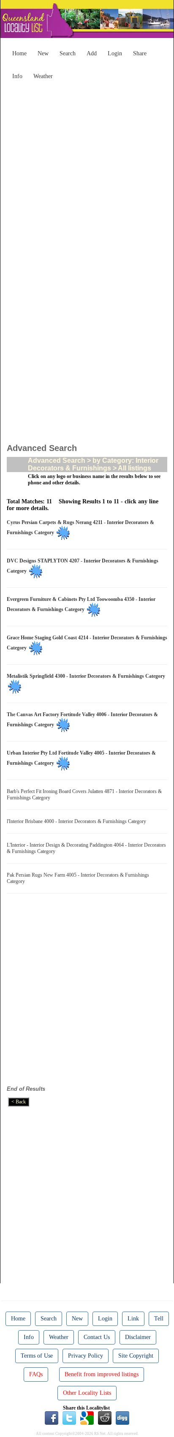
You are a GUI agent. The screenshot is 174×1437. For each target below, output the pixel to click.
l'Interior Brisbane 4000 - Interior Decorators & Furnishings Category (78, 821)
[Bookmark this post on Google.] (87, 1418)
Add (92, 53)
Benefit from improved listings (102, 1374)
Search (68, 53)
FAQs (36, 1374)
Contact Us (97, 1337)
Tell (158, 1318)
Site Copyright (135, 1356)
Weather (43, 76)
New (43, 53)
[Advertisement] (87, 171)
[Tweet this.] (69, 1418)
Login (115, 53)
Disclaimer (138, 1337)
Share (140, 53)
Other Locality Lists (87, 1393)
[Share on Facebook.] (51, 1418)
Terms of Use (37, 1356)
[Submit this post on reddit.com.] (105, 1418)
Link (133, 1318)
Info (17, 76)
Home (19, 53)
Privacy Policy (85, 1356)
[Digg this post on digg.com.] (122, 1418)
